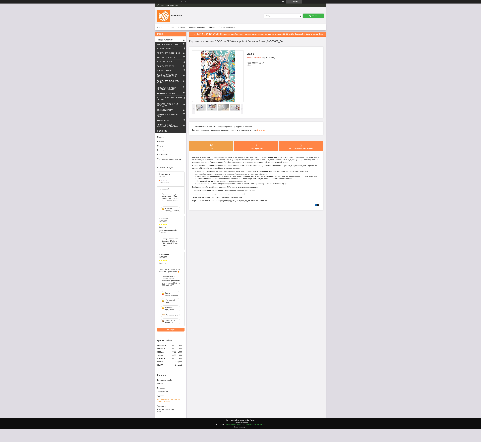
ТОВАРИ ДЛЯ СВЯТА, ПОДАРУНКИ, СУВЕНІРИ (167, 126)
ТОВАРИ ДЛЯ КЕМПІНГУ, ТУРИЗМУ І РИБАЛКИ (167, 88)
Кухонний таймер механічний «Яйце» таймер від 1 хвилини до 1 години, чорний (170, 197)
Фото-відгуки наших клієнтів (169, 159)
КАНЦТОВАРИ (163, 121)
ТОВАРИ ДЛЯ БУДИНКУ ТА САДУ (168, 82)
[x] (318, 205)
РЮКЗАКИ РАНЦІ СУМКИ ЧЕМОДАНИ (167, 105)
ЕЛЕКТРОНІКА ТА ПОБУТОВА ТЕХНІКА (169, 98)
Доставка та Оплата (197, 27)
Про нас (171, 27)
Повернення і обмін (227, 27)
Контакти (181, 27)
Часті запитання (164, 154)
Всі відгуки (171, 330)
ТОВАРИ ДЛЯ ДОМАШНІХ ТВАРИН (167, 115)
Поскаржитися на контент (235, 424)
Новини (160, 141)
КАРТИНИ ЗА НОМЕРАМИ (208, 34)
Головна (160, 27)
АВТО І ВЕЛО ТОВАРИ (166, 93)
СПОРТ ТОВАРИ (164, 71)
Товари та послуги (165, 40)
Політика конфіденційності (255, 424)
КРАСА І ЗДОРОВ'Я (165, 110)
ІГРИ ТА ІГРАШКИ (164, 62)
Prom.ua (252, 420)
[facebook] (316, 205)
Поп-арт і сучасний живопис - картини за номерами (241, 34)
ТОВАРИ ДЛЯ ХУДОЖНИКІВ (168, 53)
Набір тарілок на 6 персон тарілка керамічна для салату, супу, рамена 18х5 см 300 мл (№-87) (171, 280)
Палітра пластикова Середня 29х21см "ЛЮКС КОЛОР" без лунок (170, 242)
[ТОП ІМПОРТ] (163, 16)
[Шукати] (299, 16)
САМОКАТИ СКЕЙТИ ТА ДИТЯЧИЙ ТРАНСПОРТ (167, 76)
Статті (160, 146)
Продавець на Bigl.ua (240, 422)
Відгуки (212, 27)
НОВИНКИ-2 (162, 131)
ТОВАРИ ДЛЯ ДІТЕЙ (165, 66)
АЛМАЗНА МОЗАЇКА (165, 49)
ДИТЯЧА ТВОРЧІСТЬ (166, 57)
